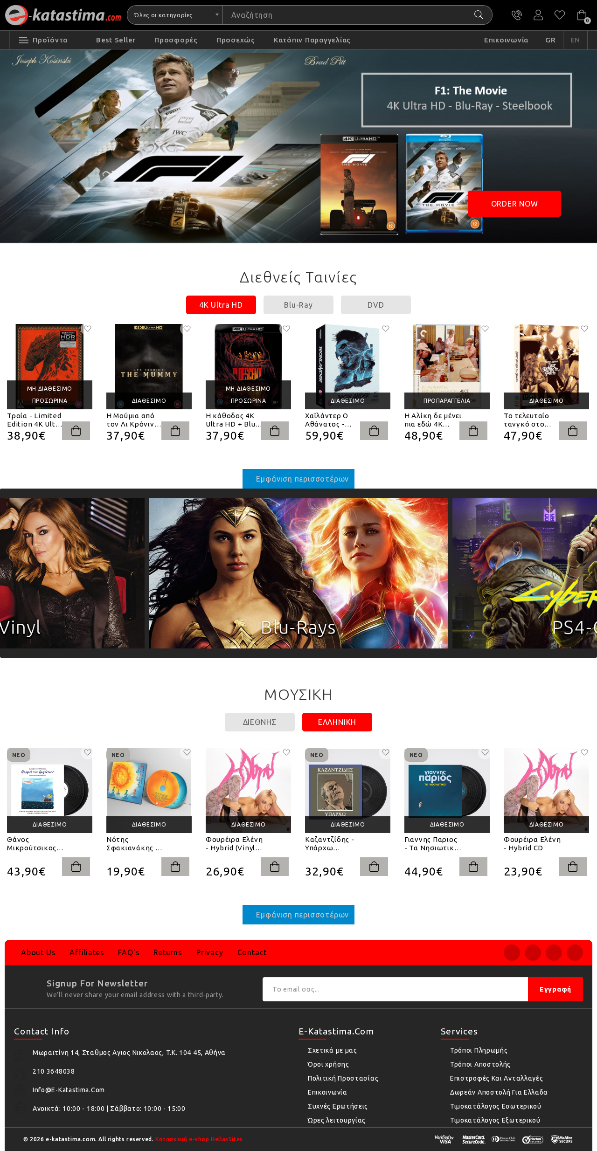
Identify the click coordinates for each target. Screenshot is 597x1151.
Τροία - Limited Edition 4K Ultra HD (34, 420)
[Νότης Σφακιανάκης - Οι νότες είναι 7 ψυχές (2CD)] (149, 790)
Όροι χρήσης (328, 1064)
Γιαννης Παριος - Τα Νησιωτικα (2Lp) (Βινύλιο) (431, 843)
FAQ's (128, 952)
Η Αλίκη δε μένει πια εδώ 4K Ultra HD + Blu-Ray (433, 420)
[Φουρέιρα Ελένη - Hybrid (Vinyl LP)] (248, 790)
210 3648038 (516, 15)
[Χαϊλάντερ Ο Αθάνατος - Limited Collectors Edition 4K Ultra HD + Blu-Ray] (347, 366)
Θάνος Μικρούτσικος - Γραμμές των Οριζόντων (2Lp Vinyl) (35, 843)
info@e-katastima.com (69, 1090)
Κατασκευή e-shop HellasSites (199, 1139)
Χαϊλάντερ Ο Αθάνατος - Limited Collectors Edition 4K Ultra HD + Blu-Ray (333, 420)
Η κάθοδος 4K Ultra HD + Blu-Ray (232, 420)
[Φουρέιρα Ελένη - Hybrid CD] (546, 790)
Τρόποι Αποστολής (480, 1064)
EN (575, 40)
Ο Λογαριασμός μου (538, 15)
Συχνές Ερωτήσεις (338, 1106)
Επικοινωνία (327, 1092)
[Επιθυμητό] (88, 329)
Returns (167, 952)
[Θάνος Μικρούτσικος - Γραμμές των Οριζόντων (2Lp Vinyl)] (49, 790)
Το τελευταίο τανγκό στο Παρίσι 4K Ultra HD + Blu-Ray (530, 420)
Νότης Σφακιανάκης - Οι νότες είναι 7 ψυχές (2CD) (133, 843)
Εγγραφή (555, 989)
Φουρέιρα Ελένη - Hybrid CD (532, 843)
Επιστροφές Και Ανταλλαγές (496, 1078)
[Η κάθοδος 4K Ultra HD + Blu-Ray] (248, 366)
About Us (38, 952)
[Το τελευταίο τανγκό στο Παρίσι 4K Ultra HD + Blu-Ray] (546, 366)
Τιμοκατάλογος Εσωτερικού (495, 1106)
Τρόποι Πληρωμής (479, 1050)
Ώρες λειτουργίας (337, 1120)
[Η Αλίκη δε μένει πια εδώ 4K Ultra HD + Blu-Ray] (447, 366)
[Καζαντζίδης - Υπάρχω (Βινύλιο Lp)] (347, 790)
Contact (252, 952)
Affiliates (86, 952)
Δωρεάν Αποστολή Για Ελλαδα (499, 1092)
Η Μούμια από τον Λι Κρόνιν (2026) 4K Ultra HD (132, 420)
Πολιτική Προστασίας (343, 1078)
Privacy (209, 952)
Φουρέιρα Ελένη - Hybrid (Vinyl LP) (234, 843)
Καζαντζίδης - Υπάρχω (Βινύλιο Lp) (329, 843)
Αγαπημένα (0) (559, 15)
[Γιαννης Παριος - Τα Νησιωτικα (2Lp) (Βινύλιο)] (447, 790)
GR (550, 40)
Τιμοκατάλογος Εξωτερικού (495, 1120)
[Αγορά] (76, 430)
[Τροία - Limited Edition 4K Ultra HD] (49, 366)
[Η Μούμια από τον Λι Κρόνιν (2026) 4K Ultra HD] (149, 366)
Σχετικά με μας (332, 1050)
